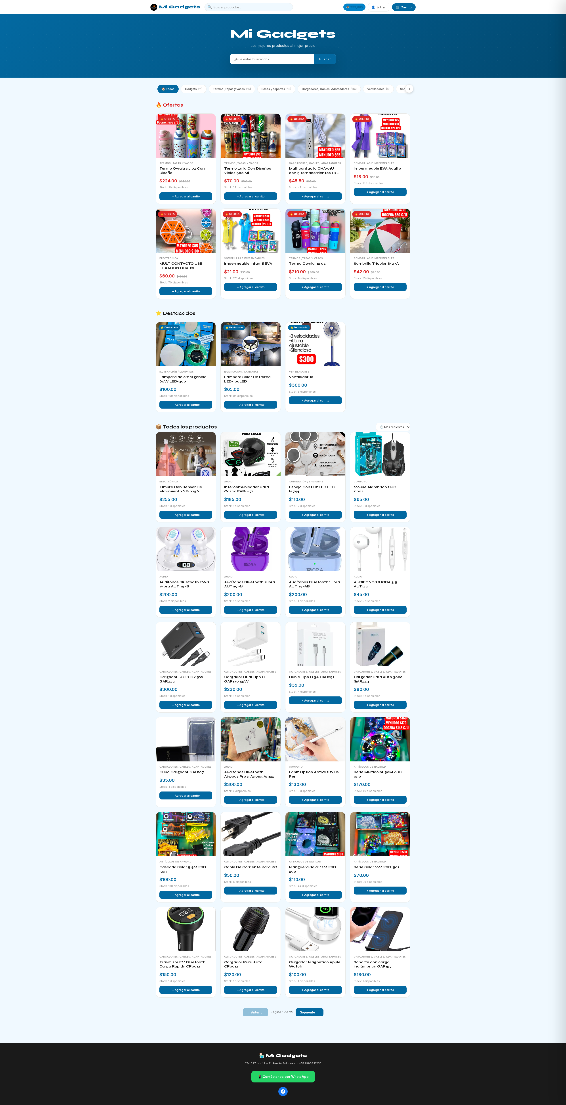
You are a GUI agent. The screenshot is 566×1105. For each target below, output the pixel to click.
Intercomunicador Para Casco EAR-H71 (246, 489)
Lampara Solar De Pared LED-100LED (247, 379)
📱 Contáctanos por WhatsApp (283, 1076)
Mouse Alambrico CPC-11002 (376, 489)
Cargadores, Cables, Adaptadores (329, 89)
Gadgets (193, 89)
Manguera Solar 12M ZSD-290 (313, 869)
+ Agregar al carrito (186, 196)
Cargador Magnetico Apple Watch (314, 964)
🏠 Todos (168, 89)
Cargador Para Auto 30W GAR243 (378, 679)
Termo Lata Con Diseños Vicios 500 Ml (247, 170)
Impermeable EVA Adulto (377, 168)
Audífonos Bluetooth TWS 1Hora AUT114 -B (184, 584)
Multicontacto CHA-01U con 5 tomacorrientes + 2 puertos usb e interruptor (313, 170)
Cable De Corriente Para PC (250, 867)
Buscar (325, 59)
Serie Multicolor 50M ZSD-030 (378, 774)
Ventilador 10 (301, 377)
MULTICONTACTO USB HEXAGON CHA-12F (181, 266)
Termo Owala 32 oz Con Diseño (182, 170)
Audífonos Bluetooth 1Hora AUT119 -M (249, 584)
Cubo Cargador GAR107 (181, 772)
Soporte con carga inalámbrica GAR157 (373, 964)
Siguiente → (309, 1012)
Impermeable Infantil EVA (248, 264)
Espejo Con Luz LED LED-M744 (312, 489)
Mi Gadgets (179, 7)
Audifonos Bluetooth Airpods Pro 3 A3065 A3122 (249, 774)
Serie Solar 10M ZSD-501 (376, 867)
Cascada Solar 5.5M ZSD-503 (183, 869)
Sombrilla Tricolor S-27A (376, 264)
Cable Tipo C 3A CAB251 (311, 677)
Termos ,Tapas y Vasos (232, 89)
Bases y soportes (276, 89)
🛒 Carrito (404, 7)
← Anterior (255, 1012)
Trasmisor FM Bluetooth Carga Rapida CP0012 (182, 964)
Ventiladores (378, 89)
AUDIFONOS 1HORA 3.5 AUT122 (375, 584)
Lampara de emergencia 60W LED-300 (183, 379)
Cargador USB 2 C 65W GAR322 (181, 679)
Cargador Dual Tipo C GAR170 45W (244, 679)
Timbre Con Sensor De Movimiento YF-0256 (180, 489)
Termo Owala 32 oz (307, 264)
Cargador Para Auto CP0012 (243, 964)
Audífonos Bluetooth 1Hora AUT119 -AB (314, 584)
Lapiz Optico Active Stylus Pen (314, 774)
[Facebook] (283, 1091)
